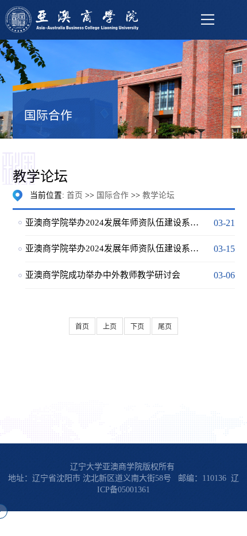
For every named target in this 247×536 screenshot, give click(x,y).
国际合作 (113, 195)
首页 (75, 195)
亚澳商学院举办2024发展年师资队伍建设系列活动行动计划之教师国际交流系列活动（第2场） (114, 248)
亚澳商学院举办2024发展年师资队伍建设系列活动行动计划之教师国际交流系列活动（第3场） (114, 222)
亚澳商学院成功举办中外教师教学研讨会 (102, 275)
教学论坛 (158, 195)
